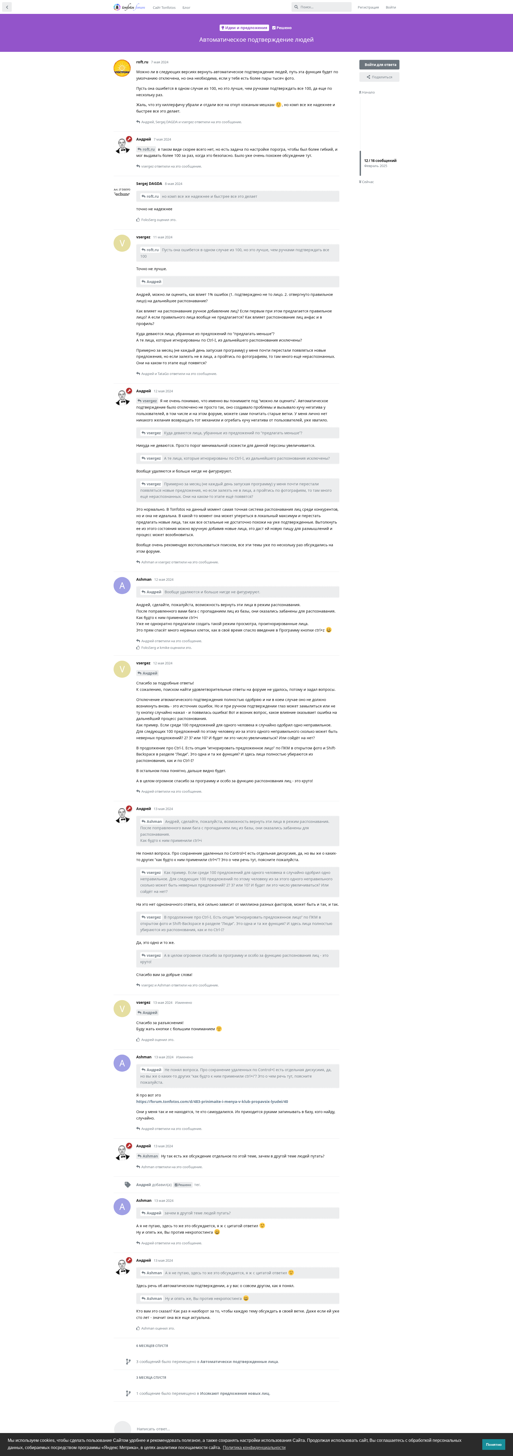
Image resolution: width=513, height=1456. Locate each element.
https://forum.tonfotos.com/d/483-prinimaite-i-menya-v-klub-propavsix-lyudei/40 (212, 1101)
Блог (186, 7)
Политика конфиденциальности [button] (254, 1447)
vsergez (150, 400)
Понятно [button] (494, 1444)
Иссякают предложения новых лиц (234, 1393)
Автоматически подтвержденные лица (239, 1361)
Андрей (154, 281)
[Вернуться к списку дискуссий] (7, 7)
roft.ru (149, 149)
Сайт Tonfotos (164, 7)
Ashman (154, 821)
